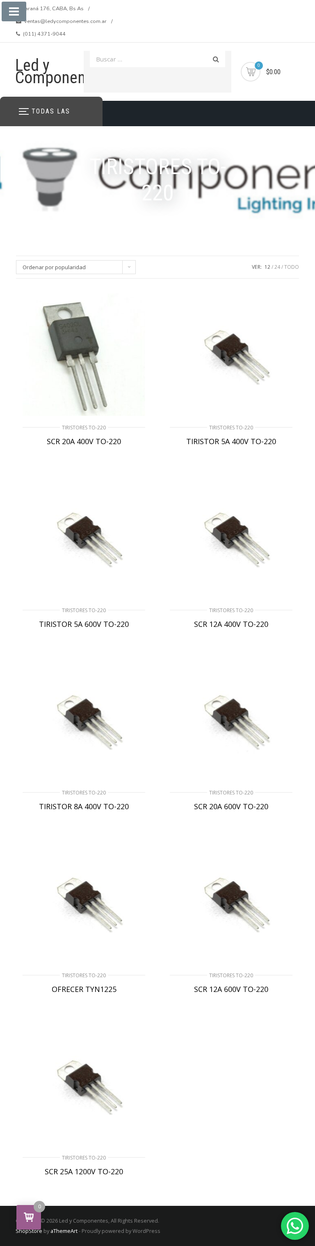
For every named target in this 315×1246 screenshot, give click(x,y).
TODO (291, 266)
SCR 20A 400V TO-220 (84, 441)
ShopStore (29, 1231)
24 (277, 266)
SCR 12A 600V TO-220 (231, 989)
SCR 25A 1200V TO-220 (84, 1171)
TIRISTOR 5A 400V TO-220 (231, 441)
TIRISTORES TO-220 (84, 427)
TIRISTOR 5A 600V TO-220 (84, 624)
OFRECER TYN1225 (84, 989)
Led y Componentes (60, 71)
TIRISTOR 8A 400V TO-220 (84, 806)
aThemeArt (64, 1231)
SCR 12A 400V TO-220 (231, 624)
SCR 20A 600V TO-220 (231, 806)
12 (267, 266)
